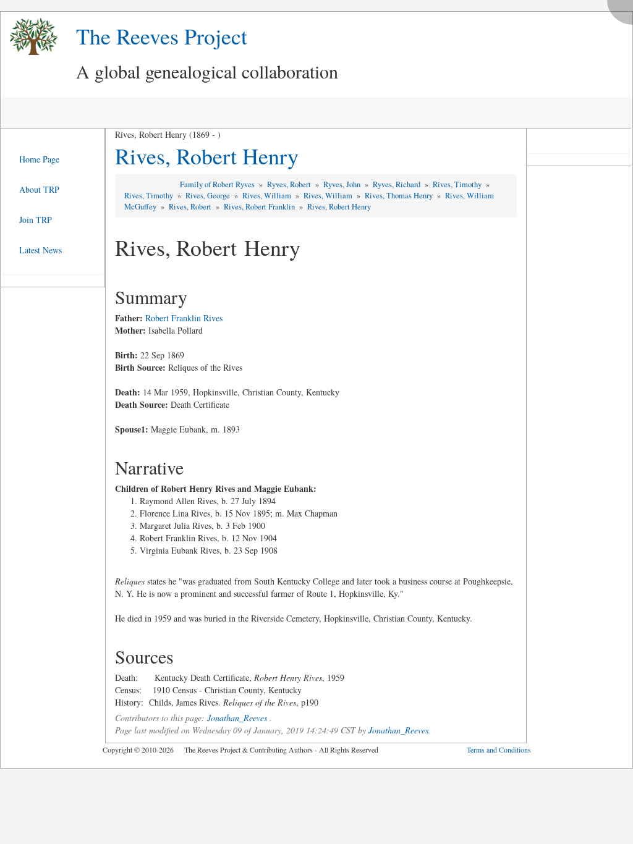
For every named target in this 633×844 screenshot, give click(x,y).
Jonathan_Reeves (237, 718)
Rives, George (208, 195)
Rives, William (267, 195)
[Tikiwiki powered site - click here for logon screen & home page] (29, 37)
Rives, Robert (191, 206)
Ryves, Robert (290, 184)
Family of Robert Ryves (218, 184)
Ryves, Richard (397, 184)
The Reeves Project (161, 36)
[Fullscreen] (623, 9)
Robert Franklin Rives (184, 318)
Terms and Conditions (499, 749)
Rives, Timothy (458, 184)
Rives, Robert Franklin (260, 206)
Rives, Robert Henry (207, 156)
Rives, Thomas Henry (400, 195)
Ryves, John (342, 184)
